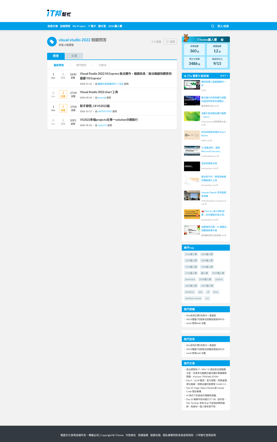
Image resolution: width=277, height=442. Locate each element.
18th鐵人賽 (191, 285)
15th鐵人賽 (191, 254)
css (207, 298)
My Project (79, 26)
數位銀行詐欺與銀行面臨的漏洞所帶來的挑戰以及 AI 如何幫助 (213, 99)
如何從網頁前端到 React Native (213, 134)
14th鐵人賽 (207, 260)
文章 (74, 56)
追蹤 (172, 41)
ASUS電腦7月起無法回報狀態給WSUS (205, 319)
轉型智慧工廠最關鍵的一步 (213, 83)
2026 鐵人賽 (115, 26)
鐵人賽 (204, 273)
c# (208, 292)
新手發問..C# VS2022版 (95, 106)
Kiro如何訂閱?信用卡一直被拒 (201, 315)
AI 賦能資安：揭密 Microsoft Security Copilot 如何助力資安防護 (213, 149)
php (200, 292)
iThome (119, 435)
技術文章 (53, 26)
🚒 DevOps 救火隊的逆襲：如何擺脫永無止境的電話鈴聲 (213, 213)
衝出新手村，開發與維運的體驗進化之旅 (213, 178)
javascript (190, 279)
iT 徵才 (92, 26)
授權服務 (143, 435)
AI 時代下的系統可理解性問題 (201, 395)
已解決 (102, 65)
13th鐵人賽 (191, 260)
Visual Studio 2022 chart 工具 (99, 92)
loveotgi (102, 97)
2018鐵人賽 (205, 279)
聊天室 (102, 26)
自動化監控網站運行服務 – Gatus (213, 115)
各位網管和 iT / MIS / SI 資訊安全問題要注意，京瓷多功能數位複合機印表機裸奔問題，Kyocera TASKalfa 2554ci (206, 373)
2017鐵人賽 (207, 285)
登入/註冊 (223, 26)
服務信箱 (155, 435)
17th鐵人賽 (191, 266)
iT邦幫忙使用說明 (206, 435)
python (219, 279)
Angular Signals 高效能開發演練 (213, 194)
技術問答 (65, 26)
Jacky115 (103, 125)
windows (189, 292)
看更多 (223, 76)
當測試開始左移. (209, 163)
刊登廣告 (131, 435)
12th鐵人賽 (207, 266)
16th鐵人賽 (207, 254)
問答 (56, 56)
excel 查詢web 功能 (196, 323)
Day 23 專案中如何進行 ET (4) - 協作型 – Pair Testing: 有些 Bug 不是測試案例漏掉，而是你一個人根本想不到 (206, 403)
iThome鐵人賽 (207, 39)
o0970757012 (105, 111)
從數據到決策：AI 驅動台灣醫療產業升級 (214, 228)
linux (216, 292)
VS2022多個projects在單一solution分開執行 (109, 119)
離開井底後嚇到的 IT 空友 (111, 83)
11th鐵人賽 (191, 273)
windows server (193, 298)
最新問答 (59, 65)
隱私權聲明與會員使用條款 (178, 435)
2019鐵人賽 (218, 273)
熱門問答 (81, 65)
